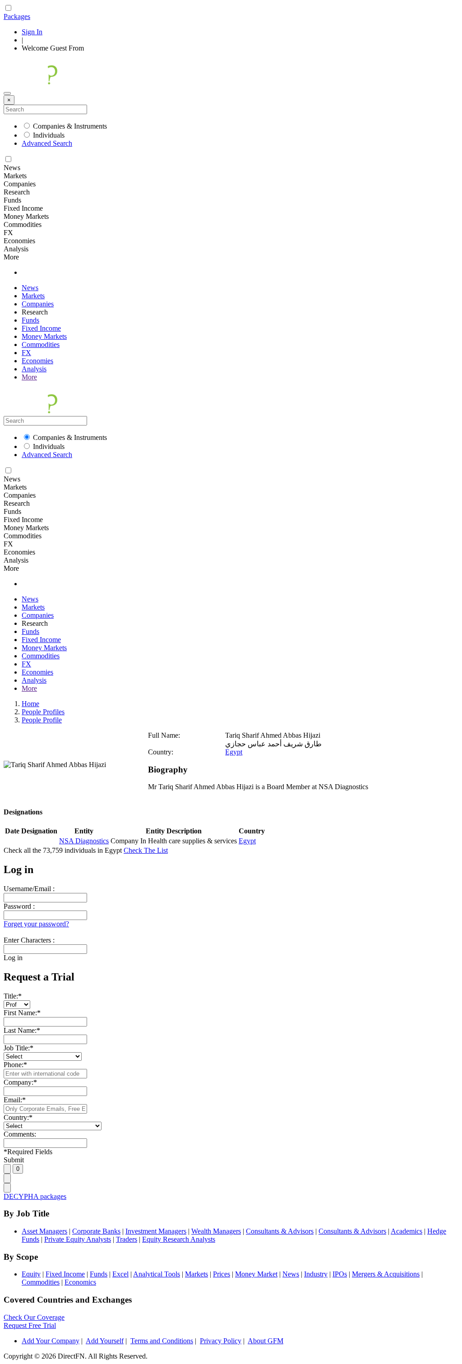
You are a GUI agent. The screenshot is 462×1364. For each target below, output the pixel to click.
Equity (31, 1274)
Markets (33, 296)
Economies (37, 361)
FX (26, 352)
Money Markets (44, 336)
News (30, 287)
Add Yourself (105, 1341)
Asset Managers (44, 1231)
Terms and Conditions (161, 1341)
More (29, 377)
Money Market (256, 1274)
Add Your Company (50, 1341)
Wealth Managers (216, 1231)
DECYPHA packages (35, 1196)
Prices (221, 1274)
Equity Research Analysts (178, 1239)
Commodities (41, 344)
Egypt (233, 752)
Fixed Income (41, 328)
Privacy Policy (220, 1341)
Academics (406, 1231)
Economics (80, 1282)
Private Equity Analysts (77, 1239)
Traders (126, 1239)
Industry (316, 1274)
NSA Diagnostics (84, 841)
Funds (30, 320)
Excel (120, 1274)
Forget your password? (36, 924)
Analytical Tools (156, 1274)
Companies (38, 304)
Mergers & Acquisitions (386, 1274)
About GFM (265, 1341)
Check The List (146, 850)
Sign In (32, 32)
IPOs (340, 1274)
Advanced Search (47, 143)
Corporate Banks (96, 1231)
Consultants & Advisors (280, 1231)
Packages (17, 16)
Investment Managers (155, 1231)
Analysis (34, 369)
